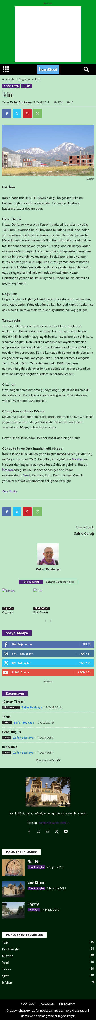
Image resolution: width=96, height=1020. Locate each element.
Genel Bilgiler (11, 732)
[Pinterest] (27, 113)
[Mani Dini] (13, 867)
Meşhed (77, 459)
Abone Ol (84, 672)
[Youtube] (66, 832)
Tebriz (6, 717)
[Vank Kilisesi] (13, 889)
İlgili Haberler (31, 581)
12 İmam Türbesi (13, 702)
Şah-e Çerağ (84, 533)
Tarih (5, 942)
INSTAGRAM (67, 1004)
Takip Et (85, 653)
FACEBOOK (47, 1004)
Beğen (87, 644)
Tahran (6, 969)
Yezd (26, 475)
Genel (6, 737)
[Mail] (48, 832)
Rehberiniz (9, 747)
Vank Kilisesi (36, 883)
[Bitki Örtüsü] (48, 599)
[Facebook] (6, 113)
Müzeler (7, 956)
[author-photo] (48, 554)
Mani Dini (34, 861)
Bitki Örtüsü (41, 608)
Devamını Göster (47, 760)
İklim (26, 86)
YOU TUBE (27, 1004)
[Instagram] (39, 832)
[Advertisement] (48, 34)
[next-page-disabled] (50, 620)
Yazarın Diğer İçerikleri (60, 581)
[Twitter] (17, 113)
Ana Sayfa (8, 79)
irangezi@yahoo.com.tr (54, 822)
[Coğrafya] (16, 599)
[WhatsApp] (37, 113)
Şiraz (5, 976)
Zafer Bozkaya (20, 102)
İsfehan (7, 470)
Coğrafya (24, 79)
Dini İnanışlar (11, 707)
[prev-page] (45, 620)
